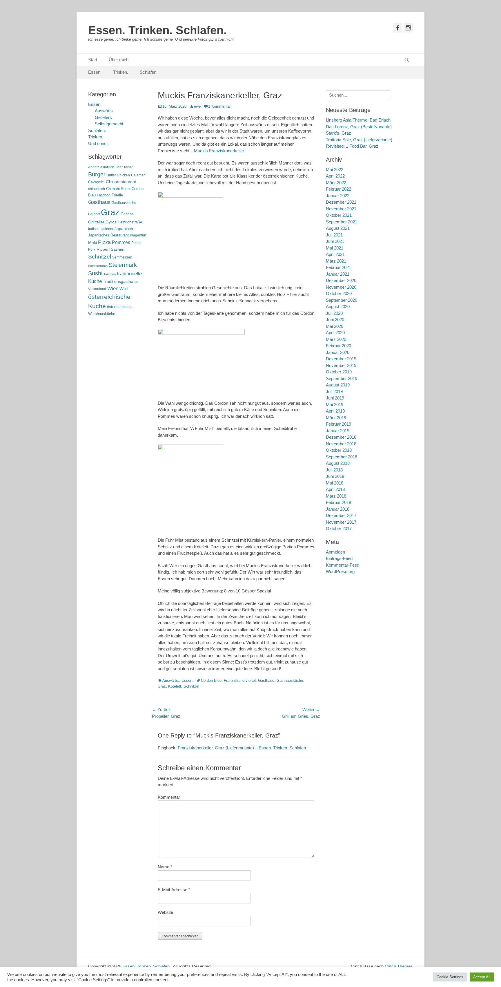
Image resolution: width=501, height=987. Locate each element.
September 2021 (341, 221)
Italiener (107, 229)
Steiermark (123, 265)
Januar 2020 (337, 352)
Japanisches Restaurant (108, 235)
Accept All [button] (481, 977)
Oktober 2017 (339, 528)
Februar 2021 (338, 267)
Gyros (111, 222)
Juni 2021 (335, 241)
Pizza (104, 242)
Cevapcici (96, 182)
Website (165, 912)
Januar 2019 (337, 430)
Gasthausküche (290, 680)
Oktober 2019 (339, 371)
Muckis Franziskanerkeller (219, 150)
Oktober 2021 (339, 215)
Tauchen (110, 274)
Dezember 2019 (341, 358)
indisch (93, 229)
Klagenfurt (138, 235)
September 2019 (341, 378)
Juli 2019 (334, 391)
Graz (162, 686)
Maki (92, 242)
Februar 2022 (338, 189)
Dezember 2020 (341, 280)
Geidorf (94, 214)
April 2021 (335, 254)
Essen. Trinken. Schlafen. (157, 30)
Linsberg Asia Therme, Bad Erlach (358, 120)
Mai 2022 (334, 169)
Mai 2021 (334, 247)
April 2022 (335, 175)
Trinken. (120, 72)
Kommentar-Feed (342, 565)
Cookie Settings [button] (450, 977)
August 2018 (338, 463)
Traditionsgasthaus (120, 281)
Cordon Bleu (211, 680)
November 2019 (341, 365)
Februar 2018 (338, 502)
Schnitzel (191, 686)
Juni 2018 (335, 476)
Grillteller (96, 222)
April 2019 (335, 410)
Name (165, 866)
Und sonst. (98, 143)
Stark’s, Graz (338, 133)
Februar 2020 (338, 345)
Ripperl (103, 249)
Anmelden (335, 551)
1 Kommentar (219, 106)
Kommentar (169, 797)
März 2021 (336, 260)
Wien (112, 288)
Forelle (117, 195)
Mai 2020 (334, 326)
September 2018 (341, 456)
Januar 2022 (337, 195)
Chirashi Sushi (118, 189)
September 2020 (341, 300)
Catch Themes (399, 966)
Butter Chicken (118, 175)
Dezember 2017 (341, 515)
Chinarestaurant (121, 181)
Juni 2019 (335, 397)
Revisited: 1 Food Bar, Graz (352, 146)
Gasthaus (266, 680)
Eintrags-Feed (339, 558)
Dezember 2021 (341, 202)
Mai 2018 (334, 482)
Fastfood (103, 195)
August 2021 (338, 228)
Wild (123, 288)
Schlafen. (148, 72)
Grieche (127, 214)
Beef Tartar (123, 167)
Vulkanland (97, 289)
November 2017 (341, 522)
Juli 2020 (334, 313)
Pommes (121, 242)
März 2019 (336, 417)
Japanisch (124, 229)
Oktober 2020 (339, 293)
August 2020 (338, 306)
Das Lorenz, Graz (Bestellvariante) (359, 126)
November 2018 (341, 443)
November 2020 (341, 287)
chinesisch (96, 189)
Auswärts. (170, 680)
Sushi (95, 273)
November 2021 (341, 208)
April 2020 (335, 332)
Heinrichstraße (130, 222)
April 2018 (335, 489)
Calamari (138, 175)
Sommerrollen (98, 265)
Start (92, 59)
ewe (197, 106)
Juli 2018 (334, 469)
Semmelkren (122, 257)
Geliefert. (103, 117)
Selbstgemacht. (109, 123)
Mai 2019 (334, 404)
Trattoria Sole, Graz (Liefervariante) (359, 139)
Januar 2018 (337, 509)
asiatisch (107, 167)
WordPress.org (340, 571)
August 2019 (338, 384)
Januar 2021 (337, 274)
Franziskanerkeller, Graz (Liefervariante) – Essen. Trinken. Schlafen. (242, 747)
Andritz (93, 167)
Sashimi (118, 249)
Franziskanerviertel (240, 680)
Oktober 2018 (339, 450)
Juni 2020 (335, 319)
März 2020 (336, 339)
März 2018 (336, 496)
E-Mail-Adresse (174, 889)
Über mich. (119, 59)
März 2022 (336, 182)
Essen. (94, 72)
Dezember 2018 (341, 437)
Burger (97, 174)
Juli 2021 (334, 234)
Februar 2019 (338, 424)
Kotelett (174, 686)
